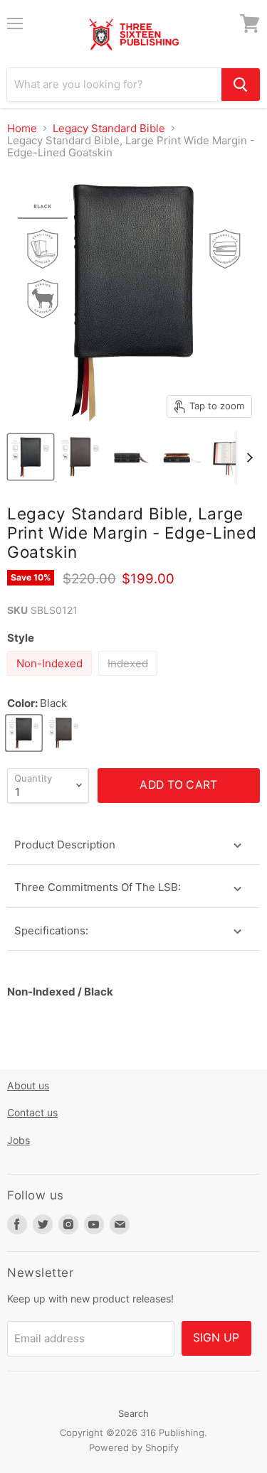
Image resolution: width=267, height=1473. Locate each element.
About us (28, 1085)
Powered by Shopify (134, 1447)
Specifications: (51, 930)
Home (22, 128)
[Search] (240, 84)
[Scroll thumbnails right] (247, 457)
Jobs (18, 1140)
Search (133, 1413)
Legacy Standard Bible (109, 128)
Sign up (216, 1337)
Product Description (64, 844)
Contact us (32, 1112)
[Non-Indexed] (51, 679)
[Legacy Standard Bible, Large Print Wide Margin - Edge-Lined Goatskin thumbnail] (30, 457)
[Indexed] (129, 679)
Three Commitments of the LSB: (97, 887)
